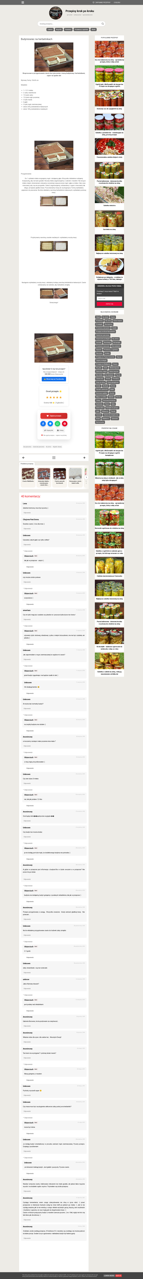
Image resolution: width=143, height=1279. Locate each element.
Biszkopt (105, 386)
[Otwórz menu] (22, 2)
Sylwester (115, 418)
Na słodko (99, 375)
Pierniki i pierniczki (102, 389)
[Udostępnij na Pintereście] (64, 423)
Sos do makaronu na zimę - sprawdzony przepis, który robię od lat (109, 61)
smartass (26, 610)
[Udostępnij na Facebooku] (43, 423)
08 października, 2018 (79, 925)
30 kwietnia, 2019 (80, 1101)
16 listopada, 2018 (80, 979)
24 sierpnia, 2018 (80, 699)
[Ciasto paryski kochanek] (59, 473)
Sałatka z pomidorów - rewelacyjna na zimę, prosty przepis (109, 134)
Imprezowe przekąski (103, 339)
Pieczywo (99, 353)
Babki (112, 389)
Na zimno (48, 446)
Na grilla (58, 29)
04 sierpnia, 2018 (80, 535)
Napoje (119, 357)
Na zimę (108, 321)
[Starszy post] (84, 458)
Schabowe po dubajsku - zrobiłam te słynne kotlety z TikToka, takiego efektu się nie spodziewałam (109, 278)
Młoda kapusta (114, 368)
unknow (26, 979)
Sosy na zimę (100, 382)
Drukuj (61, 430)
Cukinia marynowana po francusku (109, 576)
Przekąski (99, 324)
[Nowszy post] (23, 458)
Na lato (118, 397)
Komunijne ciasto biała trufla (75, 482)
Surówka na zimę (109, 229)
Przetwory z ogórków (81, 29)
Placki (107, 404)
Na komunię (100, 422)
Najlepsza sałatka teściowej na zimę (109, 253)
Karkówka (99, 404)
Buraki (113, 386)
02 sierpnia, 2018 (80, 503)
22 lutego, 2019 (81, 1085)
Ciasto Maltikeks (28, 481)
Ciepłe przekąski (101, 360)
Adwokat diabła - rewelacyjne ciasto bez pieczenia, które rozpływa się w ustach (44, 483)
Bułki (105, 368)
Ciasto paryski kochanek (59, 482)
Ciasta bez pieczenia (38, 446)
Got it (118, 1276)
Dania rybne (100, 408)
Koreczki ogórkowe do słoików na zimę (109, 528)
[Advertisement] (53, 125)
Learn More (109, 1276)
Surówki (98, 342)
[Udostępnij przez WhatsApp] (57, 423)
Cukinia (50, 29)
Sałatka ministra (109, 205)
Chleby (98, 400)
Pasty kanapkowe (113, 382)
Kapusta (98, 350)
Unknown (26, 535)
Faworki (98, 415)
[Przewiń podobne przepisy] (86, 477)
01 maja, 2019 (81, 1122)
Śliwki (93, 29)
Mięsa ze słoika (101, 397)
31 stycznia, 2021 (80, 1197)
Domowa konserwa (109, 400)
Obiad (98, 317)
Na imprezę (108, 324)
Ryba (113, 404)
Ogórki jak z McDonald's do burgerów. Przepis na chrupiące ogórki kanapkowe (109, 85)
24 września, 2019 (80, 1179)
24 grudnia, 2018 (80, 1016)
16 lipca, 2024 (81, 1226)
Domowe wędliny (101, 393)
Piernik (113, 411)
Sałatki (114, 328)
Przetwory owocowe (102, 346)
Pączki (118, 375)
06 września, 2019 (80, 1139)
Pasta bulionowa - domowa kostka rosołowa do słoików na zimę (109, 182)
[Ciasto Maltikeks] (28, 473)
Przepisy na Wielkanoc (103, 364)
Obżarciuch (28, 556)
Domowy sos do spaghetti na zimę (109, 109)
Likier (97, 411)
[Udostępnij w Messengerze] (50, 423)
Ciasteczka (99, 378)
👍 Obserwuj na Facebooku (54, 379)
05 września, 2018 (80, 774)
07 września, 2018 (80, 811)
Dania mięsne (117, 321)
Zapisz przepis (55, 416)
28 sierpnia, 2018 (80, 736)
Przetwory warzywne (103, 328)
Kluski (98, 418)
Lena (25, 503)
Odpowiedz (27, 512)
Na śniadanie (109, 375)
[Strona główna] (53, 458)
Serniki (108, 378)
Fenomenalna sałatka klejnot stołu (109, 157)
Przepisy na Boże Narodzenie (105, 331)
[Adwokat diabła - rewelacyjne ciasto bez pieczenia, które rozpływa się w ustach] (44, 473)
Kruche (112, 393)
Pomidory (68, 29)
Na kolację (107, 342)
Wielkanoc (106, 418)
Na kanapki (116, 342)
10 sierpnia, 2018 (80, 572)
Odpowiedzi (28, 551)
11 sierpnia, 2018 (80, 610)
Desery (115, 364)
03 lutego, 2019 (81, 1048)
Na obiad (105, 317)
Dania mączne (113, 371)
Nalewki (111, 397)
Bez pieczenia (27, 446)
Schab (98, 386)
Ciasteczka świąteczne (111, 415)
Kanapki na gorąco (112, 408)
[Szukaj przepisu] (102, 23)
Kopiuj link (50, 430)
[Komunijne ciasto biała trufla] (75, 473)
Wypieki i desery (57, 446)
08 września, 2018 (80, 848)
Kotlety (107, 353)
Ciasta (113, 317)
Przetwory (99, 321)
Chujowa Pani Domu (31, 519)
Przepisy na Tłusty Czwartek (105, 357)
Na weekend (116, 346)
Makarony (105, 411)
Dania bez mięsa (101, 371)
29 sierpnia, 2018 (80, 757)
